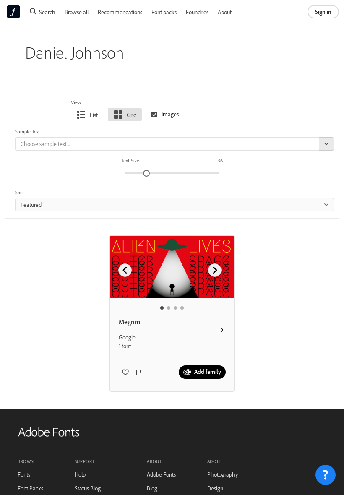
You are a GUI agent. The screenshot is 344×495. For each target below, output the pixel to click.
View (76, 102)
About (225, 12)
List (94, 114)
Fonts (24, 474)
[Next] (215, 270)
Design (215, 488)
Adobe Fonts (161, 474)
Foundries (197, 12)
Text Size (130, 160)
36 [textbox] (220, 160)
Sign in (323, 11)
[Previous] (125, 270)
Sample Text (27, 131)
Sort (19, 192)
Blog (152, 488)
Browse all (77, 12)
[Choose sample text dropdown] (326, 144)
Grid (131, 114)
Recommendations (120, 12)
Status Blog (88, 488)
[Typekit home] (49, 434)
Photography (222, 474)
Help (80, 474)
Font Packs (30, 488)
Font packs (164, 12)
